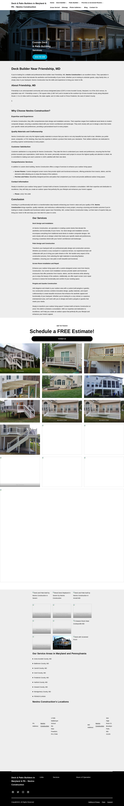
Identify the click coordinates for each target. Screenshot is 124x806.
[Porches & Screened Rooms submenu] (102, 2)
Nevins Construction (44, 725)
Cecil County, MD (40, 673)
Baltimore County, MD (41, 663)
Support (110, 802)
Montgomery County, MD (42, 692)
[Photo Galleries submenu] (81, 7)
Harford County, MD (40, 682)
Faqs (103, 802)
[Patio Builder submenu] (79, 2)
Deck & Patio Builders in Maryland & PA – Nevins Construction (23, 781)
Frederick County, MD (41, 677)
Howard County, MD (41, 687)
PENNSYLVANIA (40, 696)
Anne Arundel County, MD (43, 659)
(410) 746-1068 (40, 57)
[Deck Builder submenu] (66, 2)
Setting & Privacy (94, 802)
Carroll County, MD (40, 668)
